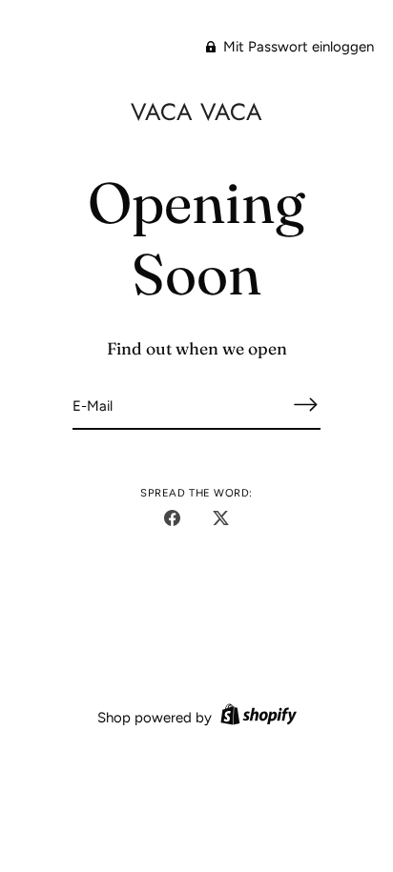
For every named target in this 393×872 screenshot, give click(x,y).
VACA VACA (196, 111)
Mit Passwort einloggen (296, 46)
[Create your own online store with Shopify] (256, 717)
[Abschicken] (305, 404)
